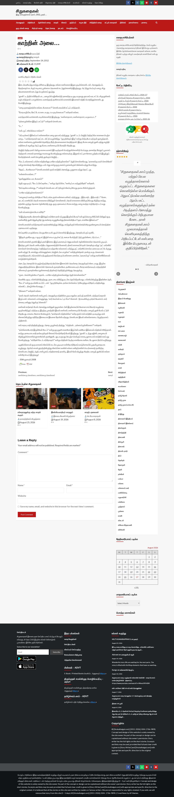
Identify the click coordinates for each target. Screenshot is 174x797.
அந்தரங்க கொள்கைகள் (73, 660)
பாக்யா (120, 479)
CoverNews (122, 793)
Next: (110, 373)
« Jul (136, 587)
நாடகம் (60, 28)
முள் (121, 703)
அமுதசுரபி (122, 289)
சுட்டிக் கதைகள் (111, 23)
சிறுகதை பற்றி (50, 3)
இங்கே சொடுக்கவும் (124, 63)
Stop (138, 269)
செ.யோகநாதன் (94, 416)
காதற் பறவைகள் (92, 412)
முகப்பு (18, 3)
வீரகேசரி (121, 530)
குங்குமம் (121, 354)
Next (156, 274)
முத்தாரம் (121, 506)
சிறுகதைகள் (27, 11)
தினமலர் (121, 446)
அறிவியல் (31, 23)
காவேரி (121, 349)
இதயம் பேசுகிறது (124, 298)
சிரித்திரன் (122, 372)
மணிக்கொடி (122, 493)
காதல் (56, 23)
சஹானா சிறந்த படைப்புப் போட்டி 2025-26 (134, 119)
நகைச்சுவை (133, 23)
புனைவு (144, 23)
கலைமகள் (122, 340)
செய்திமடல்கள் (69, 644)
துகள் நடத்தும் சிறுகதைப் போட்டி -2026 (133, 101)
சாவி (120, 368)
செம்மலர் (121, 391)
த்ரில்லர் (123, 23)
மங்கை (120, 483)
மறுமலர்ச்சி (122, 497)
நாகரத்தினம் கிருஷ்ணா (30, 419)
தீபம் (119, 456)
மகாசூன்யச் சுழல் (127, 655)
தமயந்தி (36, 53)
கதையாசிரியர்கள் (64, 3)
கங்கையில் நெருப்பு (127, 670)
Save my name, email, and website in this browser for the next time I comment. (57, 506)
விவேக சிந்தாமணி (125, 525)
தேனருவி (121, 465)
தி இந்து (121, 414)
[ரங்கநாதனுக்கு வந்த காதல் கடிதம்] (32, 398)
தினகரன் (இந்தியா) (125, 419)
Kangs (114, 670)
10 (119, 567)
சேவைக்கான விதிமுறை (73, 655)
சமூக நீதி (83, 23)
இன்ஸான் (121, 303)
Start (136, 269)
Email (69, 485)
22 (149, 572)
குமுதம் (121, 358)
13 (137, 567)
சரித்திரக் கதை (95, 23)
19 (131, 572)
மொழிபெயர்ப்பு (72, 28)
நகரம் (136, 639)
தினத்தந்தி (122, 432)
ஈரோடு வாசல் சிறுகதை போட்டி (129, 110)
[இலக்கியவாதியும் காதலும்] (65, 398)
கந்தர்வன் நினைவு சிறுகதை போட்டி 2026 (134, 98)
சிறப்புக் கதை (37, 28)
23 (155, 572)
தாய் (119, 409)
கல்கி (120, 345)
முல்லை (121, 511)
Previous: (36, 373)
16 (155, 567)
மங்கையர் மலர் (123, 488)
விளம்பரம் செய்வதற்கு (72, 649)
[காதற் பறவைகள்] (98, 398)
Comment (23, 452)
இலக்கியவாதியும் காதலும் (62, 412)
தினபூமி (121, 442)
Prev (118, 274)
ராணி (120, 516)
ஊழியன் (121, 326)
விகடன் (121, 520)
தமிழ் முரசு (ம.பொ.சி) (126, 405)
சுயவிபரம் (76, 3)
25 (125, 577)
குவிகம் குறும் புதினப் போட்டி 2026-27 (132, 95)
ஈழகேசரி (121, 308)
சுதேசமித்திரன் (123, 382)
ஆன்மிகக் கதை (44, 23)
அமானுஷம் (20, 23)
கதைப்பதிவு (27, 3)
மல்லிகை (121, 502)
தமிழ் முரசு (122, 400)
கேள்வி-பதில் (38, 3)
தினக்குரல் (122, 428)
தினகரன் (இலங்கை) (125, 423)
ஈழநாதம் (121, 317)
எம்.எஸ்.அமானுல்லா (134, 688)
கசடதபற (121, 331)
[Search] (156, 23)
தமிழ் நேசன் (122, 395)
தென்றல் (121, 460)
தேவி (120, 469)
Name (21, 485)
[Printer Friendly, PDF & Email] (25, 364)
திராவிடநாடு (122, 451)
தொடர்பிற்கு (99, 3)
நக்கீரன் (121, 474)
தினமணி (121, 437)
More (102, 673)
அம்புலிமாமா (122, 294)
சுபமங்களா (122, 386)
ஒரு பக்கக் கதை (22, 28)
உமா (119, 321)
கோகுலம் (121, 363)
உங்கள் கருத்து (87, 3)
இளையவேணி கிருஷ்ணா (64, 416)
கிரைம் (64, 23)
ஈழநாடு (121, 312)
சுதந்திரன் (121, 377)
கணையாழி (122, 335)
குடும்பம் (73, 23)
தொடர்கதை (50, 28)
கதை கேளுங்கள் (70, 639)
